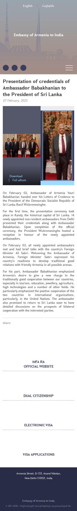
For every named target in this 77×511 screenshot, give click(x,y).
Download (16, 176)
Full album (19, 180)
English (28, 6)
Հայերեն (48, 6)
